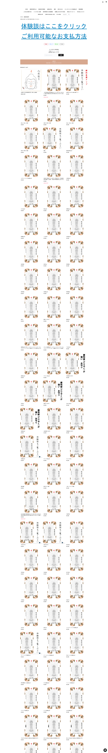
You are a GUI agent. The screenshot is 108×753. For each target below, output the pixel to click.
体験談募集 (81, 9)
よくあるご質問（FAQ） (28, 11)
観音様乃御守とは (33, 9)
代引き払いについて (80, 11)
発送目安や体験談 (41, 9)
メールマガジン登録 (37, 11)
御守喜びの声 (40, 14)
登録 (61, 55)
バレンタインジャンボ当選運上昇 (71, 9)
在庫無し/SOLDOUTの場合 (60, 11)
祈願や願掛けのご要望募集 (48, 11)
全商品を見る (49, 9)
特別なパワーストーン (71, 11)
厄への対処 (59, 14)
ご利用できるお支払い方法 (50, 14)
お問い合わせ (60, 9)
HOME (26, 9)
